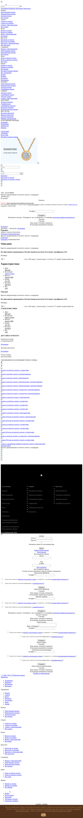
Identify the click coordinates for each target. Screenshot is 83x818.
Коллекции (19, 8)
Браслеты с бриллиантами (10, 43)
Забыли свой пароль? (41, 550)
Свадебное (8, 700)
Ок (43, 815)
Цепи (7, 702)
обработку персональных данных (27, 579)
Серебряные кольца (7, 89)
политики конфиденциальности (64, 217)
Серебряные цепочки (8, 106)
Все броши (4, 69)
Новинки (12, 8)
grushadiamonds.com (38, 583)
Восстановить (41, 567)
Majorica (3, 128)
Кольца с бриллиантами (9, 49)
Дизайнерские (6, 104)
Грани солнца (9, 274)
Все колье (4, 36)
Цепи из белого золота (8, 58)
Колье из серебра (6, 32)
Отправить (41, 215)
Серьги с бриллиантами (9, 25)
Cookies (22, 807)
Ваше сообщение (33, 626)
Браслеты (4, 176)
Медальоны (5, 80)
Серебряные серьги (7, 95)
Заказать (41, 587)
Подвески (4, 78)
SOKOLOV (5, 126)
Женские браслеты (7, 115)
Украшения (5, 8)
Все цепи (4, 62)
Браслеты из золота (7, 40)
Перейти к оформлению (41, 673)
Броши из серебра (7, 67)
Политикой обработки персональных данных (58, 811)
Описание (4, 234)
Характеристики (14, 234)
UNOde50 (4, 133)
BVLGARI (4, 135)
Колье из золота (6, 30)
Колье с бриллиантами (8, 34)
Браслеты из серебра (8, 41)
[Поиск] (21, 173)
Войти (41, 548)
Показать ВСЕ (6, 446)
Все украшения (6, 73)
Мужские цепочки (7, 107)
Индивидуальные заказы (9, 71)
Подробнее (21, 228)
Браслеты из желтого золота (10, 179)
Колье (7, 697)
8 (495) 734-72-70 (72, 204)
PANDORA (5, 124)
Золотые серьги (6, 93)
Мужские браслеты (7, 113)
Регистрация (41, 552)
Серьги (7, 695)
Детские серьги (6, 96)
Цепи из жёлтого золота (9, 60)
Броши (3, 74)
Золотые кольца (6, 16)
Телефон (32, 211)
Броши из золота (6, 65)
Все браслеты (5, 45)
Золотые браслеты (7, 117)
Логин (33, 538)
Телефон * (32, 575)
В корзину (4, 226)
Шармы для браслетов (8, 118)
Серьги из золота (7, 21)
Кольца (7, 693)
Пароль (33, 540)
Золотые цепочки (7, 102)
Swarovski (4, 122)
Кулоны (3, 76)
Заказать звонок (19, 675)
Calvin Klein (5, 131)
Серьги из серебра (7, 23)
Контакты (27, 8)
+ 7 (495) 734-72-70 (7, 675)
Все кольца (4, 18)
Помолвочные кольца (8, 14)
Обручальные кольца (8, 12)
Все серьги (4, 27)
